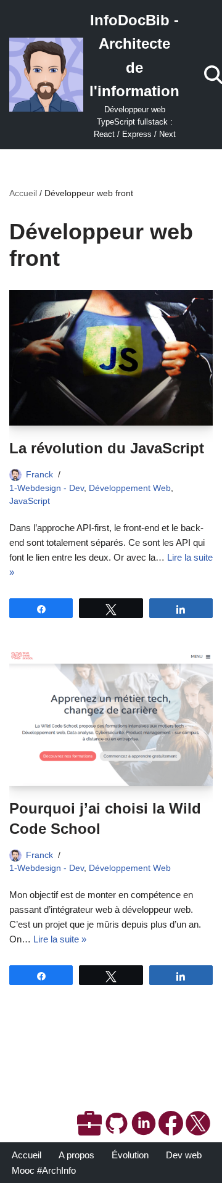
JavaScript (29, 501)
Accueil (23, 193)
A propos (76, 1155)
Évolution (130, 1155)
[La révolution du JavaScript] (111, 358)
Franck (39, 474)
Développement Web (130, 488)
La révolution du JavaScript (106, 448)
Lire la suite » (59, 939)
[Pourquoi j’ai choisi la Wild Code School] (111, 718)
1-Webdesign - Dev (46, 488)
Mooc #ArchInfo (44, 1170)
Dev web (184, 1155)
